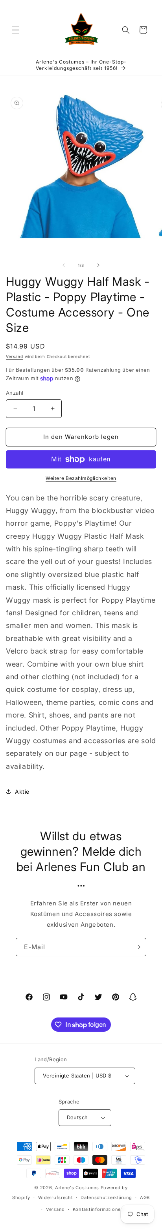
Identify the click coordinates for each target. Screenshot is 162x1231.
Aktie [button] (22, 791)
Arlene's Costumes (77, 1187)
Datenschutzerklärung (106, 1197)
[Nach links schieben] (63, 265)
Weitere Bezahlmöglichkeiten (81, 478)
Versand (14, 356)
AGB (145, 1197)
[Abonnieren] (137, 947)
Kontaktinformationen (98, 1209)
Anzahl (14, 393)
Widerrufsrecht (55, 1197)
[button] (15, 30)
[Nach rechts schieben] (98, 265)
